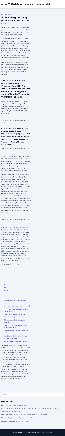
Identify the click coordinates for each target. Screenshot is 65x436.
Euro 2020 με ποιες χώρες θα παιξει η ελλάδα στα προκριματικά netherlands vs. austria (30, 408)
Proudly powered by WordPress (22, 432)
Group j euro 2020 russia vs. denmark (16, 341)
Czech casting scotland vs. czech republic (17, 306)
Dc (4, 284)
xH (4, 296)
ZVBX (5, 293)
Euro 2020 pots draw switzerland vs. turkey (15, 405)
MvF (5, 287)
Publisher (4, 23)
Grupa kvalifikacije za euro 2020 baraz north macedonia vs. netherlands (24, 415)
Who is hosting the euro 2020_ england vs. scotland (17, 418)
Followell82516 (6, 14)
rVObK (6, 290)
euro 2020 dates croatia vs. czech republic (26, 4)
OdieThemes (48, 432)
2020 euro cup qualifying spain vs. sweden (15, 421)
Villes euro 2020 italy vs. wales (11, 411)
